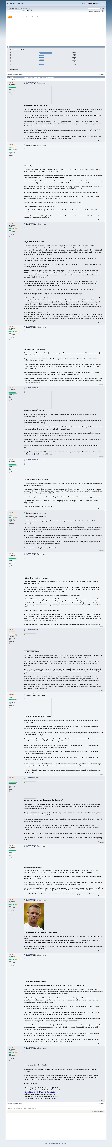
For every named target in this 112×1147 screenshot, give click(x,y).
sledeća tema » (101, 72)
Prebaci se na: (94, 1111)
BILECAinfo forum (15, 3)
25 (13, 74)
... (12, 74)
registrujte (28, 8)
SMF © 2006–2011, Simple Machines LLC (61, 1143)
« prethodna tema (94, 72)
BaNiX (12, 82)
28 (17, 74)
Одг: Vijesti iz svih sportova (32, 82)
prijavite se (21, 8)
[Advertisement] (56, 34)
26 (14, 74)
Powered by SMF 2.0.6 (48, 1143)
